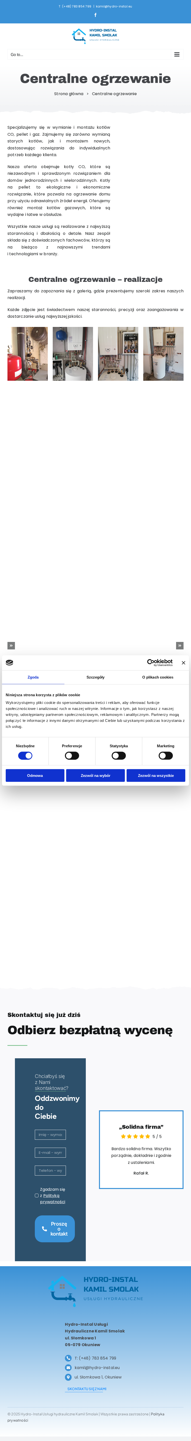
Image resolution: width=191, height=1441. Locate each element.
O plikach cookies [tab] (158, 677)
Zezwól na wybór (95, 775)
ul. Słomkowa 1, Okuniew (98, 1377)
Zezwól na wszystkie (156, 775)
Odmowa (35, 775)
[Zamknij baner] (183, 662)
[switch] (72, 755)
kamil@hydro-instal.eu (114, 6)
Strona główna (69, 94)
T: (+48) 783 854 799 (75, 6)
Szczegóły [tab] (96, 677)
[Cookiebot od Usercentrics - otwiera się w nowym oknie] (151, 662)
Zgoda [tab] (33, 677)
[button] (11, 645)
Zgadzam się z (52, 1196)
